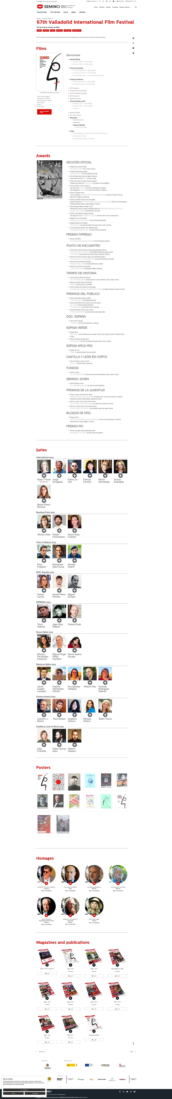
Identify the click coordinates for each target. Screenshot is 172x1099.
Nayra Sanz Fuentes (74, 535)
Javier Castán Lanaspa (41, 689)
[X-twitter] (103, 1)
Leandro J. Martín (42, 719)
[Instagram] (110, 1)
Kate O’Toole (44, 479)
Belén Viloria (105, 718)
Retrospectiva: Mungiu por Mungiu (84, 138)
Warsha (73, 352)
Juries (41, 450)
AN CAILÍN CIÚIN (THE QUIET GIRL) (82, 241)
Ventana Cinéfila (82, 127)
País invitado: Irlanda (80, 136)
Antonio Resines (70, 887)
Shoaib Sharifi (71, 565)
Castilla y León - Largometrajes (83, 103)
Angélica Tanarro (72, 719)
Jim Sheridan (46, 919)
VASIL (82, 188)
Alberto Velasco (72, 749)
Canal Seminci (93, 1)
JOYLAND (74, 305)
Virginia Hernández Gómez (58, 689)
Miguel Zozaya (71, 595)
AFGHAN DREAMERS (77, 312)
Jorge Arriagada (57, 480)
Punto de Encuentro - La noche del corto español (89, 75)
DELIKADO (74, 334)
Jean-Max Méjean (57, 625)
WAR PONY (74, 254)
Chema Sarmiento (94, 887)
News (73, 12)
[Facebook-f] (100, 1)
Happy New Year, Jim (77, 264)
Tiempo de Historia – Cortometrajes (84, 84)
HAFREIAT (74, 323)
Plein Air (73, 363)
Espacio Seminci (125, 7)
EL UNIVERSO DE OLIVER (79, 385)
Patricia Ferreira (87, 480)
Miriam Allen (44, 534)
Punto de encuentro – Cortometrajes (85, 73)
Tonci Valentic (41, 625)
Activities (102, 7)
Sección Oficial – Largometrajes (83, 61)
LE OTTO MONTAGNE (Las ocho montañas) (96, 202)
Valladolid (130, 1)
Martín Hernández (104, 480)
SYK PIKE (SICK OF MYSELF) (80, 252)
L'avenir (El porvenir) (77, 268)
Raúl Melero (59, 718)
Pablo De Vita (72, 480)
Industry (108, 7)
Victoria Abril (94, 919)
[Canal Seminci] (88, 1)
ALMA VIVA (88, 183)
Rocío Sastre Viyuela (74, 655)
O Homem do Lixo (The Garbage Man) (82, 259)
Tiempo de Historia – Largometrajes (84, 81)
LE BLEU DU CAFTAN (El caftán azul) (93, 195)
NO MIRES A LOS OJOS (78, 433)
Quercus (76, 108)
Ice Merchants (75, 225)
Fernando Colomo (118, 887)
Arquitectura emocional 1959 (79, 220)
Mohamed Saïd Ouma (58, 565)
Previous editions (47, 18)
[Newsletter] (117, 1)
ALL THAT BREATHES (77, 279)
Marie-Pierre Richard (43, 505)
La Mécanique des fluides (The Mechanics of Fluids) (86, 289)
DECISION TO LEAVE (89, 215)
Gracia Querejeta (119, 480)
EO (85, 178)
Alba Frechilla (41, 749)
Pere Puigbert (41, 565)
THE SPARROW (75, 307)
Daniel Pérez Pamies (58, 595)
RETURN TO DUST (76, 169)
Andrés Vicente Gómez (46, 887)
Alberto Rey (90, 686)
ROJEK (73, 284)
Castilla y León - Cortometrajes (83, 106)
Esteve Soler (74, 624)
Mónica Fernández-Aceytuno (43, 656)
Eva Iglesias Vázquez (74, 687)
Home (38, 18)
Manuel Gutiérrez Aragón (70, 919)
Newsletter (121, 1)
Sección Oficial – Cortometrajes (83, 64)
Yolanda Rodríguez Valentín (103, 689)
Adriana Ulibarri (87, 719)
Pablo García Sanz (59, 749)
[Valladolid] (126, 1)
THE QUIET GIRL (76, 173)
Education (115, 7)
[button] (95, 7)
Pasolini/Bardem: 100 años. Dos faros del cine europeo (90, 133)
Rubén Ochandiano (58, 535)
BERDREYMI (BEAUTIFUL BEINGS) (81, 396)
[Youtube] (106, 1)
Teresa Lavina (40, 595)
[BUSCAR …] (136, 7)
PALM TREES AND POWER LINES (81, 403)
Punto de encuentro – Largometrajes (85, 70)
